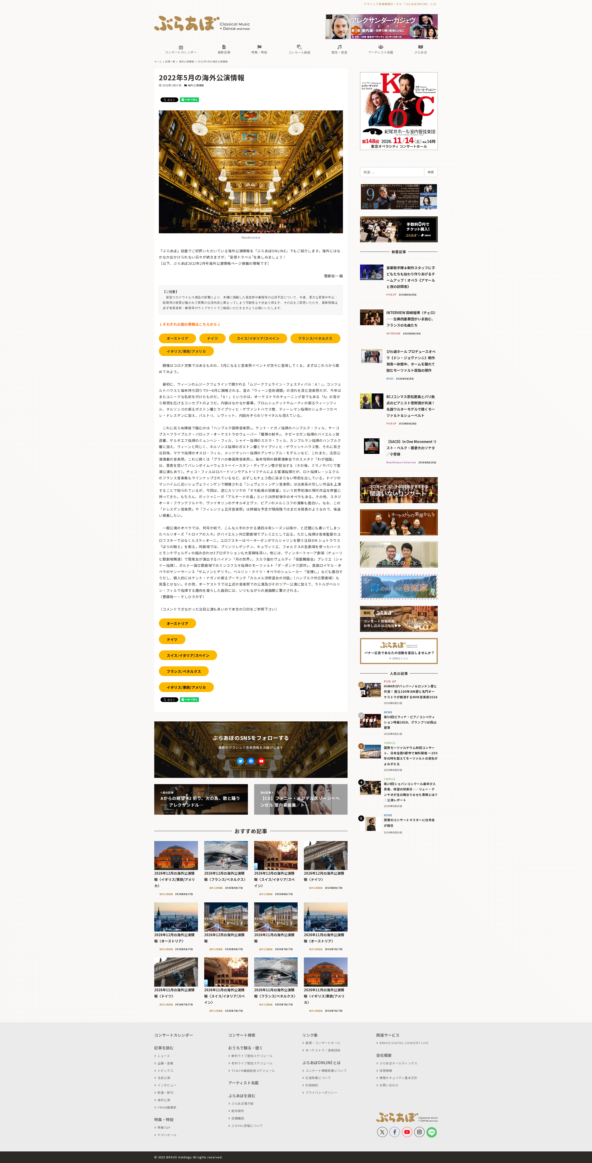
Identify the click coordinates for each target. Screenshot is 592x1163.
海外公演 (163, 1100)
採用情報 (385, 1070)
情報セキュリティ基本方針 (398, 1078)
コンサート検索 (241, 1035)
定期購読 (237, 1118)
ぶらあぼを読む (241, 1095)
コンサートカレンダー (173, 1035)
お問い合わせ (388, 1085)
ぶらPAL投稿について (247, 1125)
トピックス (165, 1070)
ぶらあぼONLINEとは (321, 1062)
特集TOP (164, 1127)
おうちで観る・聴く (245, 1048)
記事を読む (164, 1048)
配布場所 (237, 1111)
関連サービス (388, 1035)
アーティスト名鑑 (243, 1082)
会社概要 (384, 1055)
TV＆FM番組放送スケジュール (253, 1070)
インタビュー (166, 1085)
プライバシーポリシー (321, 1092)
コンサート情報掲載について (326, 1070)
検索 (431, 172)
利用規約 (311, 1085)
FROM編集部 (166, 1107)
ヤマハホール (166, 1135)
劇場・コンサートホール (322, 1043)
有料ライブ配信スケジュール (252, 1063)
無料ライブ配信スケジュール (252, 1056)
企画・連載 (165, 1063)
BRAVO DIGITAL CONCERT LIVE (403, 1043)
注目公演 (163, 1078)
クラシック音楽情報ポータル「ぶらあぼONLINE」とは (400, 4)
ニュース (163, 1056)
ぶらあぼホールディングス (398, 1063)
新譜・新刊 (165, 1092)
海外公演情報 (196, 85)
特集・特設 (164, 1119)
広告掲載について (318, 1078)
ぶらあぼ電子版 (242, 1103)
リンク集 (310, 1035)
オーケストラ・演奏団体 (322, 1050)
